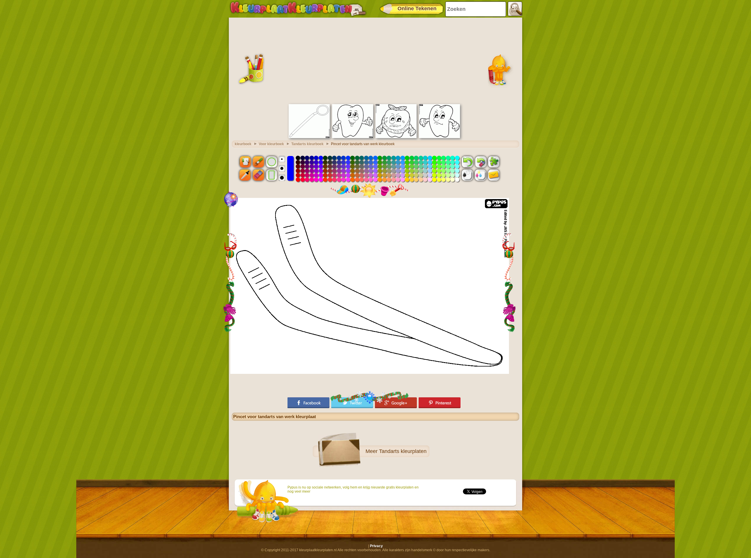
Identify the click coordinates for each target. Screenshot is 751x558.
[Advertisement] (375, 60)
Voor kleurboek (271, 144)
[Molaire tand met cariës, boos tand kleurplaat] (439, 137)
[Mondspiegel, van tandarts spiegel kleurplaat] (309, 137)
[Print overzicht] (467, 175)
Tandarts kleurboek (307, 144)
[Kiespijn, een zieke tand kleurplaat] (396, 137)
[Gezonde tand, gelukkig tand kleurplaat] (352, 137)
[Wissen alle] (481, 162)
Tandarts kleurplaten (403, 451)
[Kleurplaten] (298, 9)
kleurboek (243, 144)
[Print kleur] (480, 175)
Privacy (376, 546)
